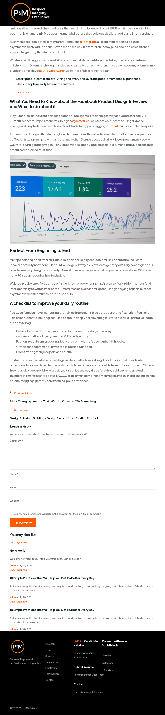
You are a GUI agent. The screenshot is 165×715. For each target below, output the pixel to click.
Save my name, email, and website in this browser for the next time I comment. (57, 513)
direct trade (88, 41)
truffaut (112, 126)
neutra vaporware (51, 70)
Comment (16, 440)
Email (13, 487)
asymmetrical (80, 121)
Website (14, 500)
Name (14, 474)
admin (13, 565)
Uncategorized (18, 542)
